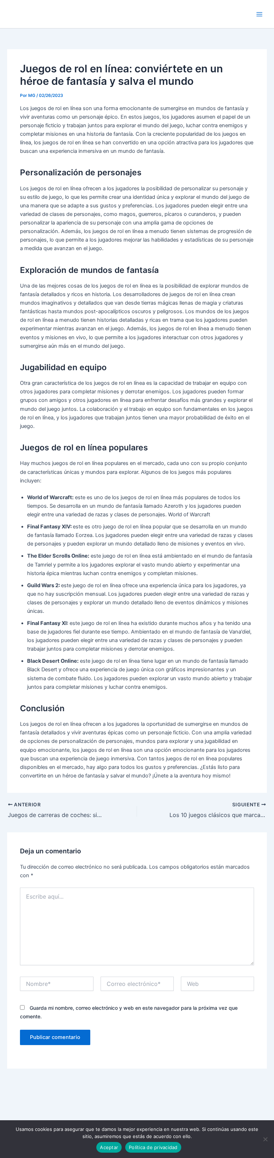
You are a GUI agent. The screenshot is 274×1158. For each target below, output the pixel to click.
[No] (265, 1139)
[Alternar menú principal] (259, 14)
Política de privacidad (153, 1147)
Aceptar (109, 1147)
